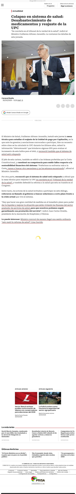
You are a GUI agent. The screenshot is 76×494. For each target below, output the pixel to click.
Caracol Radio (9, 5)
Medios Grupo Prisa (38, 483)
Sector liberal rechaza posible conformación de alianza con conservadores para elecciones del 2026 (26, 409)
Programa (50, 6)
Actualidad (17, 11)
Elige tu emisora (66, 6)
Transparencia (41, 473)
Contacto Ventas (22, 470)
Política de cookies (62, 472)
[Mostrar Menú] (2, 5)
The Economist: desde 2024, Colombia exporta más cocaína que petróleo (43, 455)
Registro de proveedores (15, 472)
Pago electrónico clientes (47, 470)
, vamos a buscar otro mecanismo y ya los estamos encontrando (35, 168)
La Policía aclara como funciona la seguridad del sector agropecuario (49, 408)
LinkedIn (68, 106)
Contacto (11, 470)
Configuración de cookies (26, 473)
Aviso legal (28, 472)
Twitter (63, 106)
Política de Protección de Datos (44, 472)
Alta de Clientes (62, 470)
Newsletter (34, 470)
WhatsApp (72, 106)
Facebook (58, 106)
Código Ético (53, 473)
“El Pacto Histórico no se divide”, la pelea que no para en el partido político (14, 455)
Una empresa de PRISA (38, 479)
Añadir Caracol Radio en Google (17, 113)
